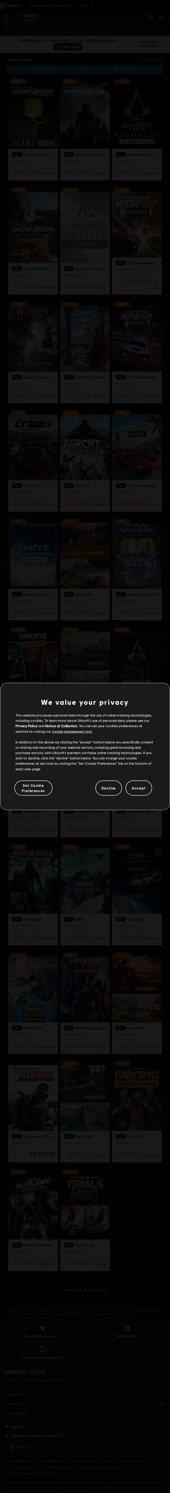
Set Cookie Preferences (33, 788)
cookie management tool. (72, 731)
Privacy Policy (26, 726)
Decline (109, 788)
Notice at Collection (61, 726)
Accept (139, 788)
